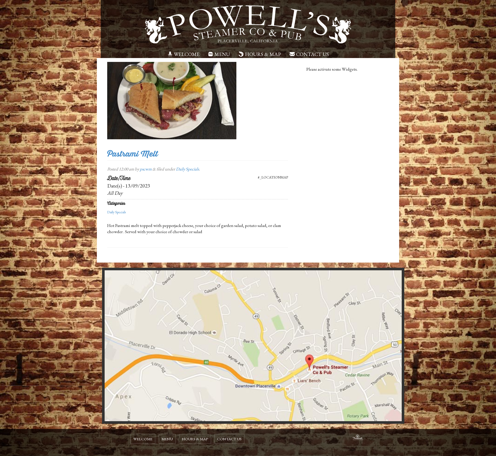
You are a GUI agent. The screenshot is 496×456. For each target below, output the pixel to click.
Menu (222, 54)
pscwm (146, 169)
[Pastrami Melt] (171, 100)
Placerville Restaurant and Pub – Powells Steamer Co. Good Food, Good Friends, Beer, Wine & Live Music (248, 24)
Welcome (186, 54)
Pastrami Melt (132, 154)
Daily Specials (187, 169)
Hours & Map (263, 54)
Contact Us (312, 54)
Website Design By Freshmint (358, 438)
